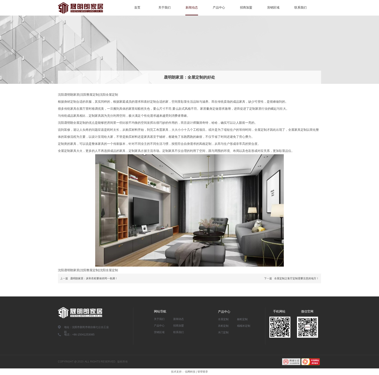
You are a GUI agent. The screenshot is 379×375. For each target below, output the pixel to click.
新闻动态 (178, 319)
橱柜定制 (242, 319)
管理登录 (202, 371)
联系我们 (178, 332)
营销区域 (159, 332)
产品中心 (159, 325)
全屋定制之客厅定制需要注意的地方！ (296, 278)
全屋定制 (223, 319)
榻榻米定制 (243, 325)
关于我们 (159, 319)
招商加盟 (178, 325)
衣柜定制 (223, 325)
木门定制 (223, 332)
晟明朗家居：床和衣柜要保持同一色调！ (94, 278)
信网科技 (190, 371)
